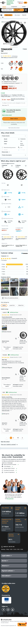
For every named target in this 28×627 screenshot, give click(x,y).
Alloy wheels (17, 15)
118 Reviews (14, 56)
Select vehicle (8, 15)
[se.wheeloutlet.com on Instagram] (8, 609)
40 (18, 438)
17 (15, 69)
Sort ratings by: (5, 302)
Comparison (14, 6)
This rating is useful (7, 348)
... (15, 438)
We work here (10, 498)
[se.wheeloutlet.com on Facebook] (3, 609)
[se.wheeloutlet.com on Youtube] (12, 609)
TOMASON (24, 15)
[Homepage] (1, 15)
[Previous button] (6, 437)
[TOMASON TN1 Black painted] (20, 63)
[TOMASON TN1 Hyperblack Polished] (11, 63)
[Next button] (22, 437)
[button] (14, 136)
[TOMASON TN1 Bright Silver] (16, 63)
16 (11, 69)
